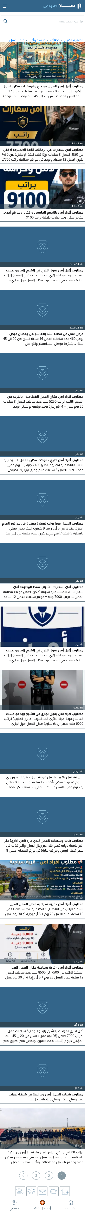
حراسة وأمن (37, 40)
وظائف (55, 40)
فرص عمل (16, 40)
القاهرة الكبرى (73, 40)
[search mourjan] (6, 21)
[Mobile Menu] (5, 6)
